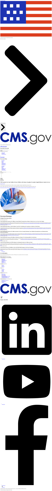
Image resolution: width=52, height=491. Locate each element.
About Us (3, 265)
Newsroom (3, 153)
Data (2, 167)
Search (1, 171)
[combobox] (5, 172)
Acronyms (3, 269)
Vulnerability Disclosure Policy (5, 277)
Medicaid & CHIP (2, 183)
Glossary (3, 271)
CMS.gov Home (4, 163)
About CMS (3, 152)
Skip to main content (2, 0)
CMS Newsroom (3, 146)
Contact (3, 162)
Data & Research (4, 164)
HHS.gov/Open (4, 262)
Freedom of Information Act (5, 280)
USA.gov (3, 282)
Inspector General (4, 281)
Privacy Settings (4, 275)
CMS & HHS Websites (3, 257)
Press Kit (3, 161)
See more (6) (3, 251)
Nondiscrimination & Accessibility (6, 276)
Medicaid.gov (3, 259)
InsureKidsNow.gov (4, 260)
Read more (17, 187)
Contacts (3, 270)
